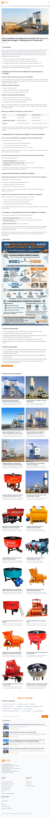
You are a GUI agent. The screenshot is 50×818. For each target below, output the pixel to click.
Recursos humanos (5, 789)
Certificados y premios (6, 787)
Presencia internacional (6, 785)
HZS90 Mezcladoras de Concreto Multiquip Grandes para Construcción (36, 464)
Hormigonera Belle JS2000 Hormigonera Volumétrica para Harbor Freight (35, 527)
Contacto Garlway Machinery (7, 793)
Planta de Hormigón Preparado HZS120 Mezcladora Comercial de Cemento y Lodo (22, 331)
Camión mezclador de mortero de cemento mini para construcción (37, 653)
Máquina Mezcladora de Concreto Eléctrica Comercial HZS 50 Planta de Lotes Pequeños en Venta (12, 464)
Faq (2, 802)
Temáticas (3, 804)
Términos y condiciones (6, 808)
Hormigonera (29, 783)
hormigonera (32, 704)
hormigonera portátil (29, 708)
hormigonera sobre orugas (38, 711)
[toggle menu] (48, 2)
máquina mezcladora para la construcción (11, 711)
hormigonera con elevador (8, 706)
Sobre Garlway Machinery (6, 782)
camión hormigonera (26, 711)
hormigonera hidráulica (17, 708)
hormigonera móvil (6, 708)
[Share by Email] (10, 366)
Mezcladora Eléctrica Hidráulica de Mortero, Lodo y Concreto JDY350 (12, 684)
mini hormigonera (19, 706)
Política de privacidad (6, 806)
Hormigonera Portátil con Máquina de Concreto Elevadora (12, 621)
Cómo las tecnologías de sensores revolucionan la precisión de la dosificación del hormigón (25, 359)
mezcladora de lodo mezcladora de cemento (34, 706)
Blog (2, 791)
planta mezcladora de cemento (9, 704)
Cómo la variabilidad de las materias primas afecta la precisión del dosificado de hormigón (24, 349)
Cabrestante (28, 782)
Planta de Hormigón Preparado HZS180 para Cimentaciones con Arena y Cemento (22, 339)
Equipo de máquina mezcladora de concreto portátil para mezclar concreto (12, 558)
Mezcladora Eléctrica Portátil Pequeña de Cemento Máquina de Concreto (35, 558)
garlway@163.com (8, 764)
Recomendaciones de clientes (7, 783)
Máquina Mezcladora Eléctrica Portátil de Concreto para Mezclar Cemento (35, 590)
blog (6, 6)
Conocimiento (4, 800)
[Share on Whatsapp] (12, 366)
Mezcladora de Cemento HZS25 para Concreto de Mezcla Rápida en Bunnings (36, 495)
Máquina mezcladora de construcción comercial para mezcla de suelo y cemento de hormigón (37, 684)
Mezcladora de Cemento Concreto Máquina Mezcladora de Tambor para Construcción (11, 653)
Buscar (45, 716)
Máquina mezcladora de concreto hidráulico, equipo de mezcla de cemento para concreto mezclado (12, 590)
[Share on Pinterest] (8, 366)
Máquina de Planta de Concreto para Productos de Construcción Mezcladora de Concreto (12, 495)
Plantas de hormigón (30, 785)
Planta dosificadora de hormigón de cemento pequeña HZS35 (17, 333)
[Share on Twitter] (6, 366)
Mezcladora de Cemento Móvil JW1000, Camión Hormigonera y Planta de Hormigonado (12, 527)
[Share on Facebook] (2, 366)
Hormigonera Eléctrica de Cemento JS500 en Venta (36, 621)
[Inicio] (1, 6)
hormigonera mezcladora (23, 704)
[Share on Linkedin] (4, 366)
